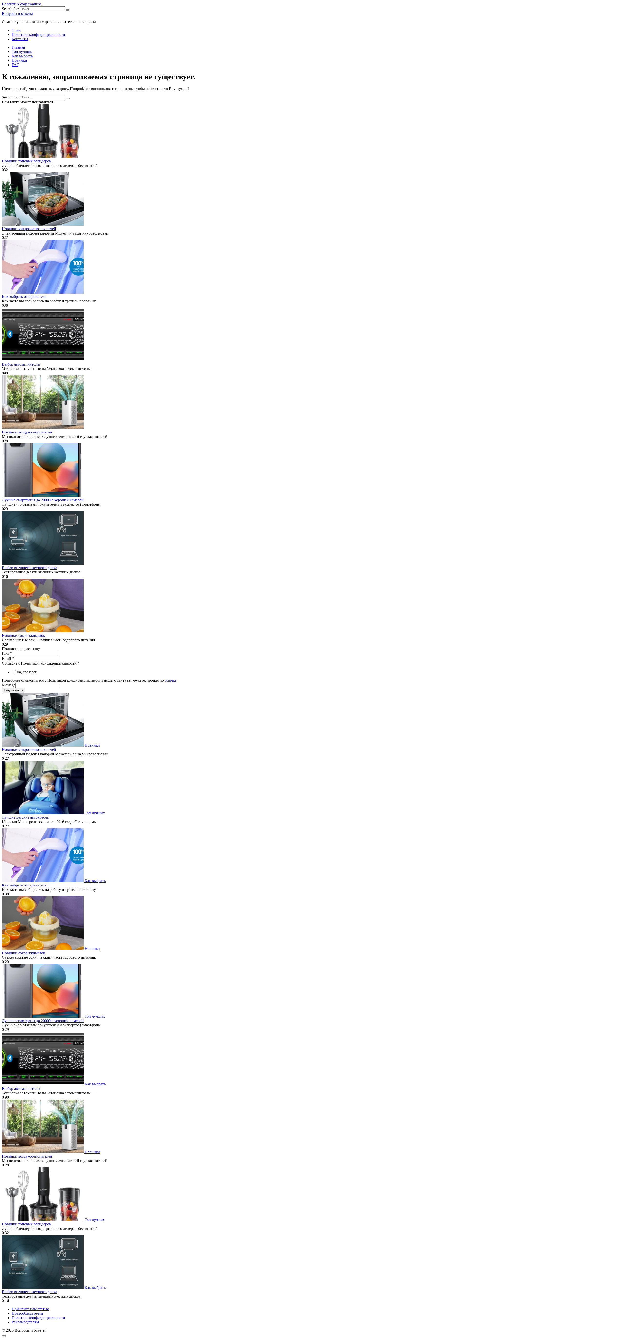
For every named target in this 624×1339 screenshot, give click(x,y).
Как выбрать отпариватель (24, 297)
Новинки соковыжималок (23, 635)
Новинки (19, 60)
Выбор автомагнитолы (21, 364)
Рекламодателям (25, 1322)
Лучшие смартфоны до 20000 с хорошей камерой (43, 500)
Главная (18, 47)
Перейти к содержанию (21, 4)
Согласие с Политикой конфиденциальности (40, 663)
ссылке (170, 680)
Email (8, 658)
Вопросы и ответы (17, 13)
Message (8, 685)
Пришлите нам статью (30, 1309)
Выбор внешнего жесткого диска (29, 568)
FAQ (16, 65)
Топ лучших (22, 51)
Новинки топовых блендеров (26, 161)
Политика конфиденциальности (38, 34)
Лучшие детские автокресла (25, 817)
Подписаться (13, 690)
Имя (7, 653)
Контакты (20, 39)
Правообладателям (27, 1313)
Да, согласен (27, 672)
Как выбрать (22, 56)
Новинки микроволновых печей (29, 229)
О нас (16, 30)
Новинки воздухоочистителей (27, 432)
